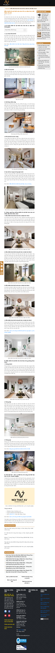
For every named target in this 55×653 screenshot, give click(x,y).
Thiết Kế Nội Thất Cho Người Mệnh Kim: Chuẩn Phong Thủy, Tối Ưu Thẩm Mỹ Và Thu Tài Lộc (43, 27)
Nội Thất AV (30, 20)
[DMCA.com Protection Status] (46, 619)
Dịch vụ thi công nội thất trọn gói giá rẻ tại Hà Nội (20, 516)
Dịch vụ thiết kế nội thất (12, 576)
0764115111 (12, 514)
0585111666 (21, 629)
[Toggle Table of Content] (24, 30)
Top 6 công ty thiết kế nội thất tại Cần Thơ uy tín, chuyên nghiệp (18, 546)
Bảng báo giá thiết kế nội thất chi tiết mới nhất (19, 448)
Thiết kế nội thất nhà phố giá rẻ (27, 582)
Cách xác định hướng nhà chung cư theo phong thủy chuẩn (18, 528)
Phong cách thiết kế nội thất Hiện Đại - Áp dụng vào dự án (43, 62)
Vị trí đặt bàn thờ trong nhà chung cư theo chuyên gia (17, 532)
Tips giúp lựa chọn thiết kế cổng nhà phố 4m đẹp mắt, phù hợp (18, 542)
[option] (11, 579)
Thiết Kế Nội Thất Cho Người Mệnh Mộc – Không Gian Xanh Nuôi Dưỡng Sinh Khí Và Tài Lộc (43, 35)
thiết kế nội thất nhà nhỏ (9, 23)
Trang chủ (7, 8)
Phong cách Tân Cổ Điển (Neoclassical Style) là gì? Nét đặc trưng (44, 67)
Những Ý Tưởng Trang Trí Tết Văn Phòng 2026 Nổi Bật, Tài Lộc (18, 537)
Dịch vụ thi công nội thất (12, 580)
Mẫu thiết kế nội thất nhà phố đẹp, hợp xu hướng (20, 183)
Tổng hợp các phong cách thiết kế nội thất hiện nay (44, 57)
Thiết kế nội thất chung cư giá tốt (27, 577)
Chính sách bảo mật (9, 624)
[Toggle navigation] (50, 3)
